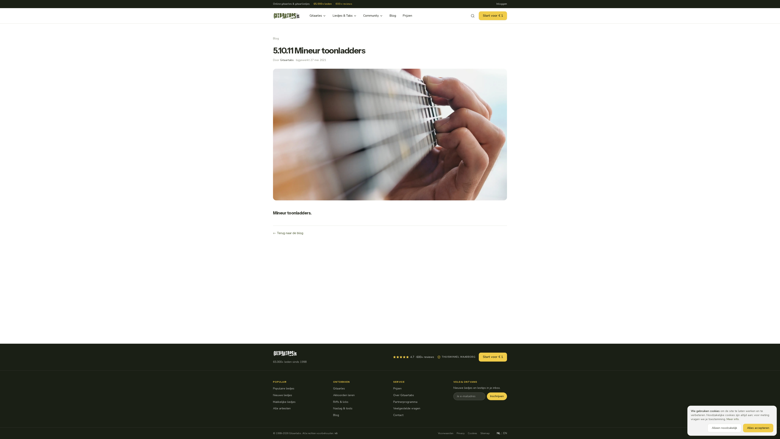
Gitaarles (316, 16)
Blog (392, 16)
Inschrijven (497, 396)
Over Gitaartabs (403, 395)
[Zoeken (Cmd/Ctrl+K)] (472, 16)
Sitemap (485, 433)
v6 (336, 433)
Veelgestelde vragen (406, 408)
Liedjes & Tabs (343, 16)
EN (505, 433)
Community (371, 16)
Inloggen (501, 4)
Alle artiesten (282, 408)
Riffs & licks (340, 402)
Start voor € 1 (493, 16)
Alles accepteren (758, 428)
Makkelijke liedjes (284, 402)
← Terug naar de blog (288, 233)
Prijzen (407, 16)
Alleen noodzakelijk (724, 428)
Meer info (733, 419)
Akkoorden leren (344, 395)
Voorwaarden (445, 433)
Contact (398, 415)
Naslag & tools (342, 408)
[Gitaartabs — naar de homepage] (286, 16)
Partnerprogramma (405, 402)
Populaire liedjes (283, 388)
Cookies (472, 433)
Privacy (461, 433)
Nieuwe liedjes (282, 395)
